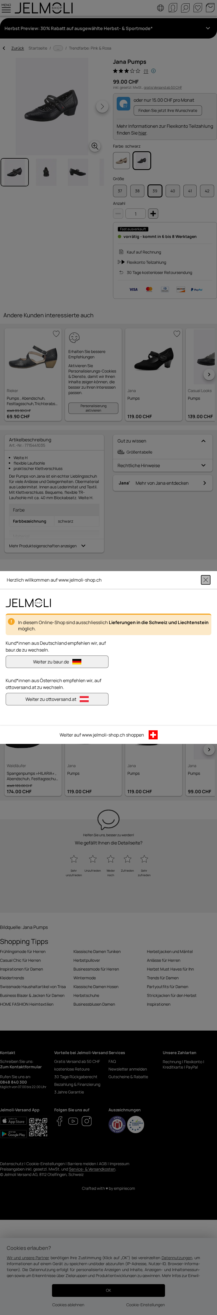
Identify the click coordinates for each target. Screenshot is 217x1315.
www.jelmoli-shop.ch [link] (103, 735)
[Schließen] (205, 579)
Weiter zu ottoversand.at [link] (50, 699)
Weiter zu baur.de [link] (51, 662)
